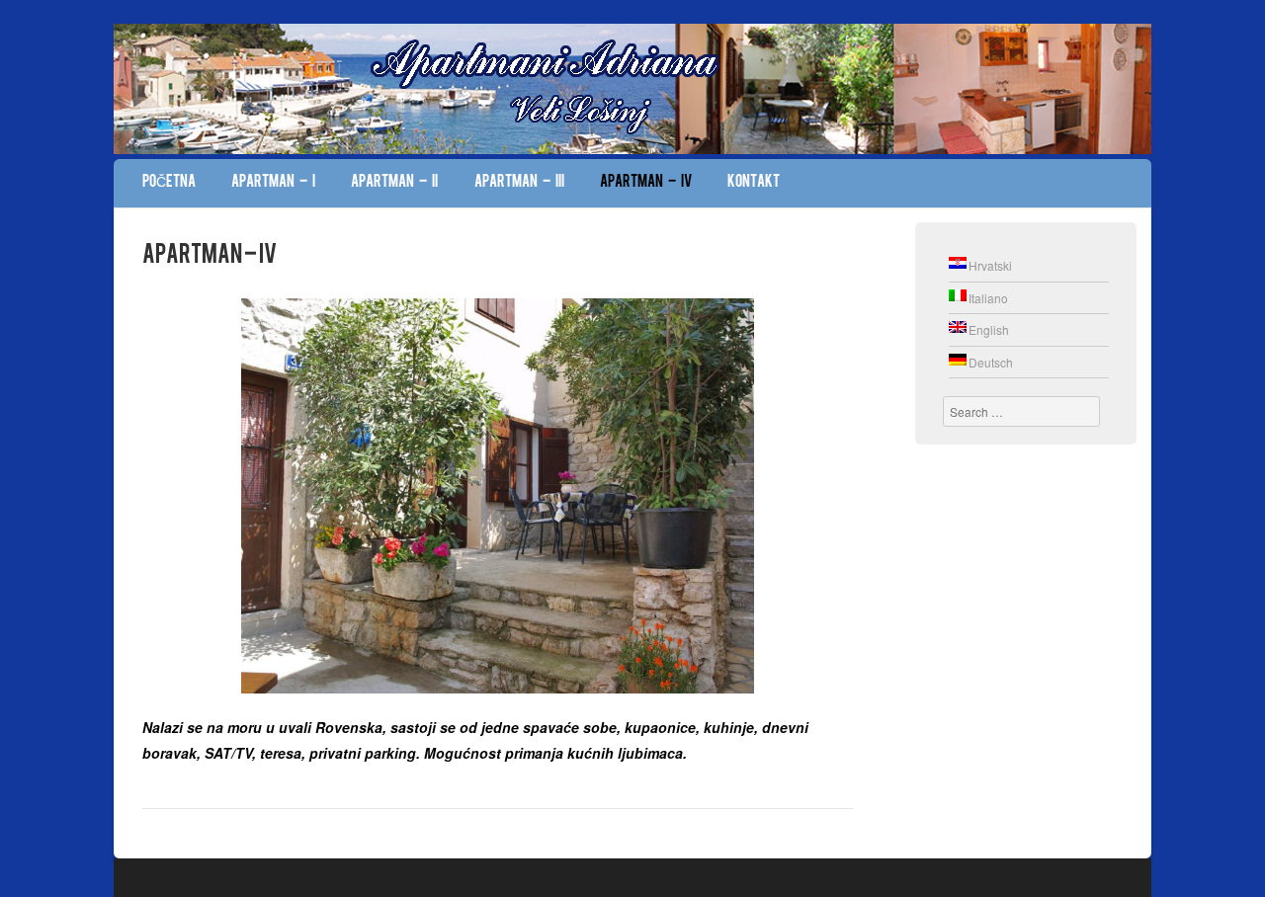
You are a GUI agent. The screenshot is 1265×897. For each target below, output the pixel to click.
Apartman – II (394, 183)
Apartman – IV (646, 183)
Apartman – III (519, 183)
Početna (169, 183)
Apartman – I (273, 183)
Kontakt (753, 183)
